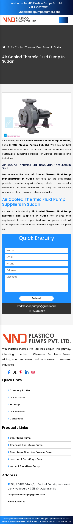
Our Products (17, 397)
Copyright (8, 519)
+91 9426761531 (38, 7)
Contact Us (16, 418)
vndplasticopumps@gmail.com (39, 12)
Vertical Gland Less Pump (24, 466)
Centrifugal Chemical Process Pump (30, 452)
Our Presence (17, 411)
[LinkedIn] (27, 372)
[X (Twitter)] (15, 372)
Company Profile (19, 390)
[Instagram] (33, 372)
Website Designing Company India (56, 521)
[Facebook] (9, 372)
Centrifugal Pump (20, 438)
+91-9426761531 (36, 311)
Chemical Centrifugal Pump (26, 445)
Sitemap (14, 404)
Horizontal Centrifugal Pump (26, 459)
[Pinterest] (20, 372)
